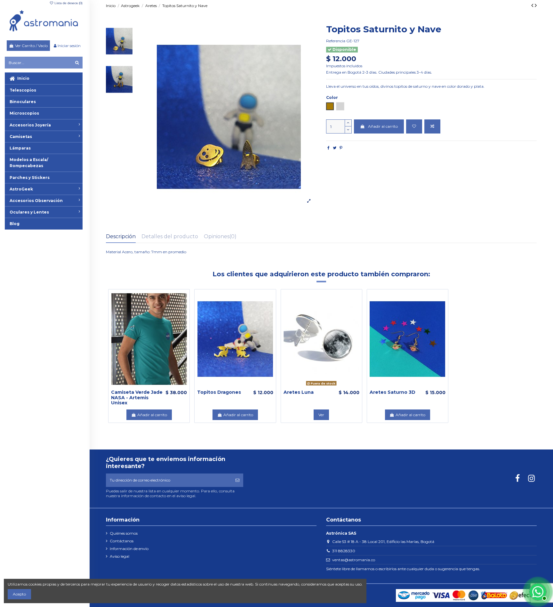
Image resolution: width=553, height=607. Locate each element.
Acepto (19, 594)
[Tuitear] (334, 147)
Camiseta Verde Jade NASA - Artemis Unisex (137, 397)
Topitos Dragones (219, 392)
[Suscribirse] (237, 480)
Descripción (121, 236)
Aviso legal (119, 556)
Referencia (335, 40)
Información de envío (129, 548)
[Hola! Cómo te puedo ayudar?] (537, 591)
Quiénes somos (124, 533)
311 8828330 (343, 550)
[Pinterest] (341, 147)
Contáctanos (121, 540)
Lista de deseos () (68, 3)
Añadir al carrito (383, 126)
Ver (321, 414)
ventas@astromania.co (353, 559)
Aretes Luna (299, 392)
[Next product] (536, 5)
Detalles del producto (169, 236)
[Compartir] (328, 147)
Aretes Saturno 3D (392, 392)
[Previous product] (533, 5)
